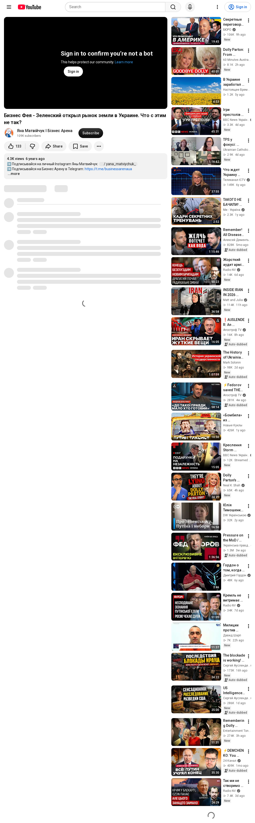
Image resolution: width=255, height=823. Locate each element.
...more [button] (14, 174)
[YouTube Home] (29, 7)
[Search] (173, 7)
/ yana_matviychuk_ (120, 164)
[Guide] (9, 7)
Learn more (124, 62)
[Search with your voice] (190, 7)
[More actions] (99, 146)
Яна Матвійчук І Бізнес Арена (44, 130)
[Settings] (217, 7)
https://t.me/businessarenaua (108, 169)
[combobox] (116, 7)
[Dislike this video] (32, 146)
